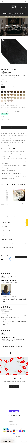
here (3, 79)
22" (13, 86)
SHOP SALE (14, 386)
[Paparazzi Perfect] (8, 92)
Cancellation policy (21, 438)
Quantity (2, 116)
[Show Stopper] (5, 92)
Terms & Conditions (7, 397)
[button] (2, 7)
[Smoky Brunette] (11, 92)
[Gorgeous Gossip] (14, 92)
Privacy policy (6, 438)
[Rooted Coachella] (21, 95)
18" (8, 86)
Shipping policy (14, 440)
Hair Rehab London (8, 436)
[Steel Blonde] (2, 98)
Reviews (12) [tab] (7, 265)
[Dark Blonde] (2, 100)
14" (3, 86)
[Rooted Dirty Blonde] (14, 95)
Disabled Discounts (7, 406)
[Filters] (2, 269)
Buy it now (14, 128)
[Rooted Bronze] (21, 92)
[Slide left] (11, 66)
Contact (4, 394)
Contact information (13, 438)
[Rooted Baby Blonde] (5, 98)
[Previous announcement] (2, 1)
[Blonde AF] (11, 98)
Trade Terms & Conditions (8, 400)
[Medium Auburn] (11, 100)
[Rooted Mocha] (11, 95)
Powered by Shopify (16, 436)
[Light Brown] (8, 100)
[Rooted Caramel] (24, 92)
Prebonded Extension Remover (5, 202)
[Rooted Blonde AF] (8, 98)
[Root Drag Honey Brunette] (21, 98)
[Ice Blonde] (18, 98)
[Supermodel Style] (8, 95)
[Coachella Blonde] (24, 95)
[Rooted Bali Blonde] (5, 100)
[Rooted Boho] (2, 95)
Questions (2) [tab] (20, 265)
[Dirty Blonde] (18, 95)
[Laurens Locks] (24, 98)
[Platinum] (14, 98)
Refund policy (23, 436)
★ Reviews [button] (26, 222)
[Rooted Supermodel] (5, 95)
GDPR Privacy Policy (7, 403)
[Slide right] (16, 66)
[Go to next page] (20, 353)
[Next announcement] (25, 1)
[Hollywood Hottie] (18, 92)
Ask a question (21, 260)
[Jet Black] (2, 92)
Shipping (7, 105)
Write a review (21, 257)
